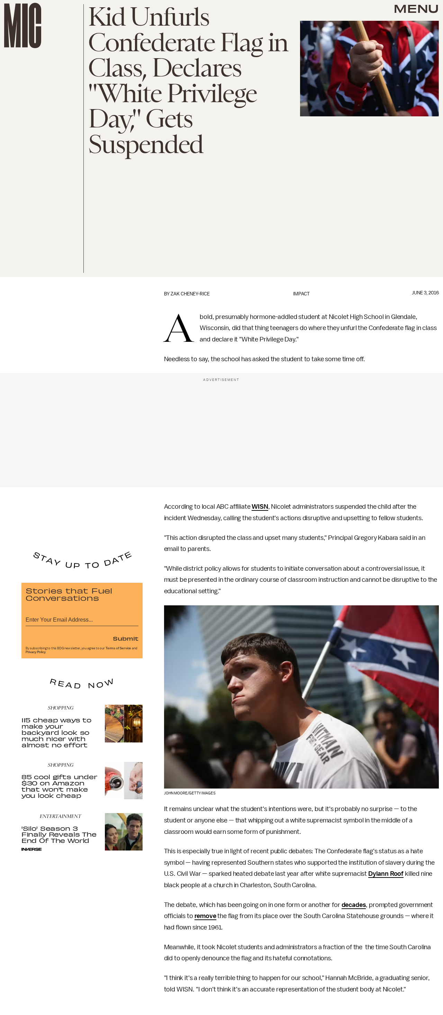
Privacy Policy (36, 652)
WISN (260, 506)
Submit (125, 638)
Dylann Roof (386, 873)
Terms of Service (118, 648)
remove (205, 915)
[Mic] (22, 25)
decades (354, 904)
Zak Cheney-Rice (190, 293)
